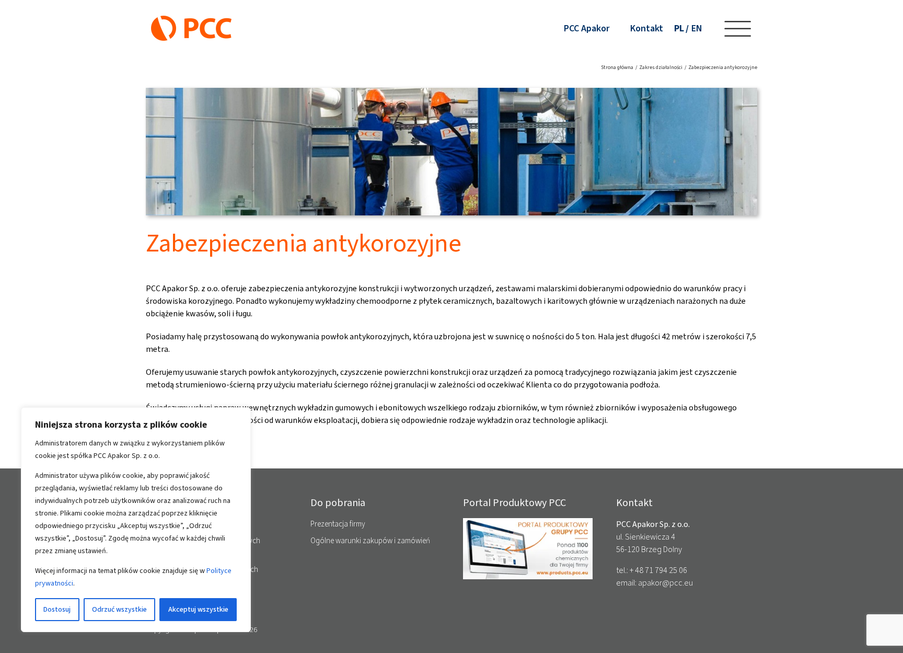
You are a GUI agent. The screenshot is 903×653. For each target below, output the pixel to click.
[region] (136, 519)
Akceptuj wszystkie (198, 609)
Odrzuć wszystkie (119, 609)
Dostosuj (57, 609)
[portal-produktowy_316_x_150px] (528, 522)
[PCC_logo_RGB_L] (191, 19)
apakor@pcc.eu (665, 582)
